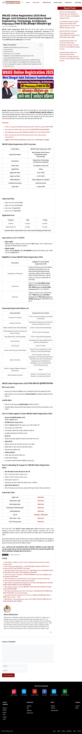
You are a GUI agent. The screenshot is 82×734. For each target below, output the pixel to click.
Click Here (40, 518)
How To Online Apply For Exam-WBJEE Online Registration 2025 (22, 62)
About (58, 731)
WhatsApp (44, 514)
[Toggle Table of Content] (40, 45)
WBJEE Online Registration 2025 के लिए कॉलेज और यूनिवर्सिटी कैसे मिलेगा (22, 60)
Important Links (9, 66)
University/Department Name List (13, 58)
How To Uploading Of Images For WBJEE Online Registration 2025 (23, 64)
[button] (22, 2)
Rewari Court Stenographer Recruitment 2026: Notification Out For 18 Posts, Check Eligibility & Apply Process (69, 15)
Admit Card (68, 2)
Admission (30, 713)
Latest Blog (78, 2)
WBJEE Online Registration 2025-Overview (16, 47)
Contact (63, 731)
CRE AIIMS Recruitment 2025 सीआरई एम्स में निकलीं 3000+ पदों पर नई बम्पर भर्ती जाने (27, 132)
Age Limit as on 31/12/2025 (12, 53)
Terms (74, 731)
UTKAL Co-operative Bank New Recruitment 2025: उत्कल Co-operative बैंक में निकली (29, 127)
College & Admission (15, 554)
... (50, 631)
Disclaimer (69, 731)
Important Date (8, 49)
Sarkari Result (47, 2)
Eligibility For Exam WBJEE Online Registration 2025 (19, 56)
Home (28, 2)
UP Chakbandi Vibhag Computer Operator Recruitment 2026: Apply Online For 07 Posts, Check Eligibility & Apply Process (69, 25)
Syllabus (29, 710)
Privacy (79, 731)
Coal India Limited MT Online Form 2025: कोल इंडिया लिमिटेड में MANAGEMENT (27, 129)
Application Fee (8, 51)
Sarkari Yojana (58, 2)
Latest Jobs (36, 2)
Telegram (37, 514)
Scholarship (54, 710)
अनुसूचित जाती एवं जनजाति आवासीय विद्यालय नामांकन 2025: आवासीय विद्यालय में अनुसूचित (27, 140)
